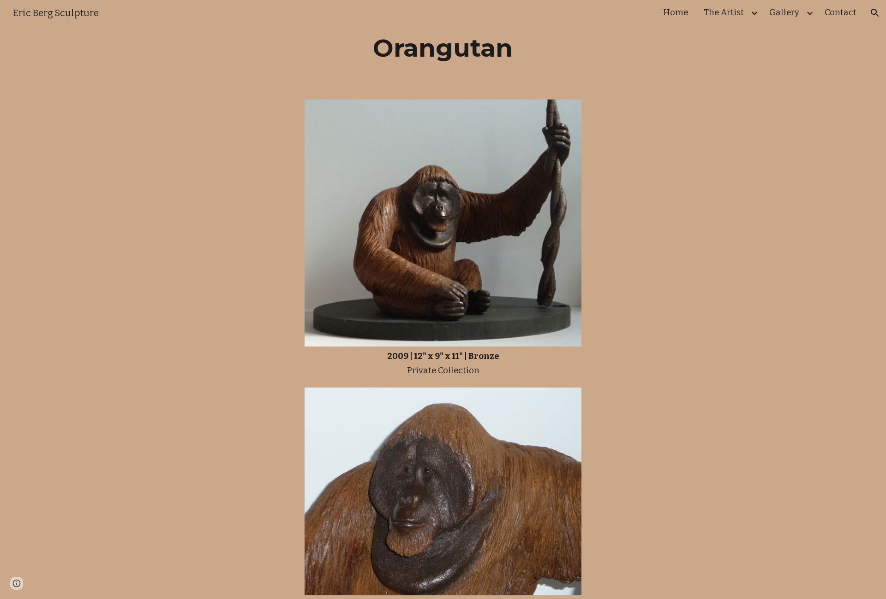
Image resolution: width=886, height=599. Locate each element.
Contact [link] (840, 12)
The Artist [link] (724, 12)
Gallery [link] (784, 12)
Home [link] (675, 12)
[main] (443, 47)
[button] (875, 13)
